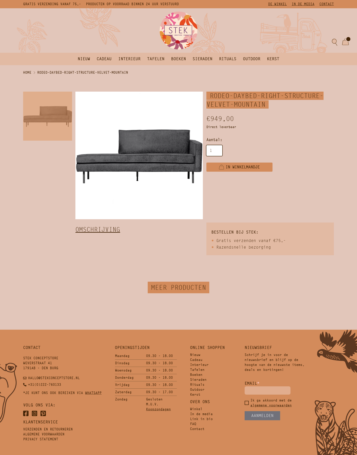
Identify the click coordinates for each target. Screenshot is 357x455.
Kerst (273, 58)
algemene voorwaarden (271, 405)
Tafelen (155, 58)
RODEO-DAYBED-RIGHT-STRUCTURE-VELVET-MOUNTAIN (82, 72)
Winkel (196, 409)
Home (27, 72)
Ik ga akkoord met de (271, 402)
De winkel (277, 4)
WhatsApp (93, 393)
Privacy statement (40, 439)
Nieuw (84, 58)
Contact (326, 4)
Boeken (178, 58)
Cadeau (104, 58)
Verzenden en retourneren (48, 429)
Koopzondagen (158, 409)
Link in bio (201, 419)
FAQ (193, 424)
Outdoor (251, 58)
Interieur (129, 58)
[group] (139, 155)
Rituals (227, 58)
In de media (303, 4)
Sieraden (202, 58)
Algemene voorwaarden (43, 434)
